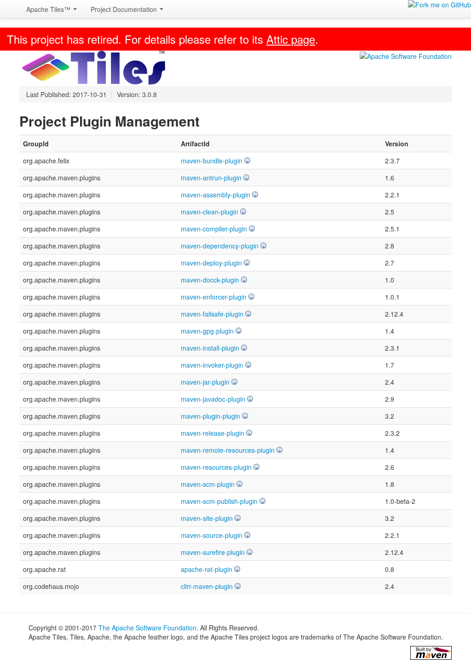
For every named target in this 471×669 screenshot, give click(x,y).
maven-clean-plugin (209, 211)
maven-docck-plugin (210, 279)
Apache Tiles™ (49, 9)
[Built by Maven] (431, 653)
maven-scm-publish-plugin (219, 501)
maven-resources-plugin (216, 467)
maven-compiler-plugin (214, 228)
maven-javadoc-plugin (213, 399)
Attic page (290, 39)
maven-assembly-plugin (215, 194)
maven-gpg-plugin (207, 330)
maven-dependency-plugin (219, 245)
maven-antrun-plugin (211, 177)
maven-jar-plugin (205, 381)
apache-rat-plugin (206, 569)
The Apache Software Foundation (147, 627)
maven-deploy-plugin (211, 262)
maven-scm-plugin (208, 484)
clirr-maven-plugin (207, 586)
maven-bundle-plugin (211, 160)
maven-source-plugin (211, 535)
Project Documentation (125, 9)
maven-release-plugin (212, 433)
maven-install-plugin (210, 347)
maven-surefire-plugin (213, 552)
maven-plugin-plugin (210, 416)
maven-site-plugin (207, 518)
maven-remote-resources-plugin (228, 450)
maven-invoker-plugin (212, 364)
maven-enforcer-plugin (214, 296)
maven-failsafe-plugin (212, 313)
